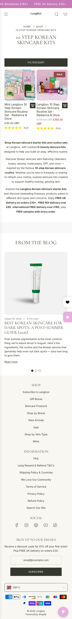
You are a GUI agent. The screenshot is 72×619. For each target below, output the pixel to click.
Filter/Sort (36, 62)
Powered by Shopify (36, 614)
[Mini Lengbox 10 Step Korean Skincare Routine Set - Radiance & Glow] (19, 85)
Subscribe (36, 571)
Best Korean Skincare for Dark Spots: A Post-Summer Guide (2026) (33, 327)
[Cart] (65, 14)
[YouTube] (45, 525)
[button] (32, 371)
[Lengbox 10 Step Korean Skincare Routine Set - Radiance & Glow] (52, 85)
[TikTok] (55, 525)
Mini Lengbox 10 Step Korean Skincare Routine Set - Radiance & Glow (16, 111)
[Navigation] (5, 14)
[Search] (56, 14)
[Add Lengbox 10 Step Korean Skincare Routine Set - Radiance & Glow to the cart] (65, 105)
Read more (11, 361)
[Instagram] (26, 525)
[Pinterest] (36, 525)
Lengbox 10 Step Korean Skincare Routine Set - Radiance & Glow (48, 110)
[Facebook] (16, 525)
